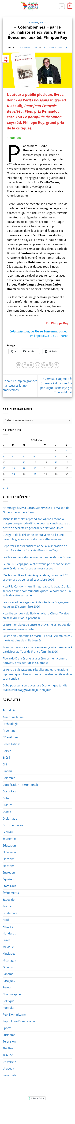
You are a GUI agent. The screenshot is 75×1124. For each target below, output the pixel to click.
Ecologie (8, 832)
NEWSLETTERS (38, 1108)
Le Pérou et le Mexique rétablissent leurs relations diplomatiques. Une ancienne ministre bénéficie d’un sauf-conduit (37, 674)
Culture (33, 22)
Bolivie (7, 751)
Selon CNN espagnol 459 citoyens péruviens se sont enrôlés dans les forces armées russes (36, 566)
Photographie (12, 994)
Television (9, 1041)
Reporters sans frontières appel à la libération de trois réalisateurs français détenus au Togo (35, 548)
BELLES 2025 (15, 1111)
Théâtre (8, 1048)
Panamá (8, 974)
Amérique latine (13, 717)
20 (34, 468)
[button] (62, 6)
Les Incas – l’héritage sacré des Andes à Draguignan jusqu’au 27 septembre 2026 (36, 604)
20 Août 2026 (38, 1114)
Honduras (9, 933)
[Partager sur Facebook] (25, 365)
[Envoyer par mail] (37, 365)
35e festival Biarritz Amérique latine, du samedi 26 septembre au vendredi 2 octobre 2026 (35, 577)
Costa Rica (9, 791)
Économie (9, 839)
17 (4, 468)
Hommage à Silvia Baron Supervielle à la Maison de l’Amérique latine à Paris (36, 510)
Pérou (7, 987)
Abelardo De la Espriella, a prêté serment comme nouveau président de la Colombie (35, 660)
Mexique (8, 947)
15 (56, 462)
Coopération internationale (21, 785)
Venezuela (9, 1075)
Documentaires (13, 825)
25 (13, 474)
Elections (8, 859)
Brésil (6, 757)
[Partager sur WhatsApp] (18, 365)
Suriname (9, 1035)
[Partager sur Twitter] (31, 365)
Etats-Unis (9, 886)
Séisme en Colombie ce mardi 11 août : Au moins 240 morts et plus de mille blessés (37, 638)
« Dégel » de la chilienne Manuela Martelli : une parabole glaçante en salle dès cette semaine (33, 537)
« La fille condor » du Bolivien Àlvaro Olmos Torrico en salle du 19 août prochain (36, 615)
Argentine (9, 731)
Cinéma (8, 771)
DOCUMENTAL (56, 1108)
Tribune (8, 1055)
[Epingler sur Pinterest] (44, 365)
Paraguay (9, 981)
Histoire (8, 927)
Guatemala (10, 913)
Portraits (8, 1008)
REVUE (25, 1108)
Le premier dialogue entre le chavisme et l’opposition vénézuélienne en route (37, 627)
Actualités (9, 710)
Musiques (9, 953)
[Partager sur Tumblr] (56, 365)
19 (24, 468)
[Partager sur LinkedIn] (50, 365)
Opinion (8, 967)
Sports (7, 1028)
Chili (5, 764)
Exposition (9, 900)
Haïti (6, 920)
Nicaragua (9, 960)
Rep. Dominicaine (14, 1014)
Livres (42, 22)
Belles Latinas (11, 744)
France (7, 906)
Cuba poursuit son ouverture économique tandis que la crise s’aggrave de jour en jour (35, 687)
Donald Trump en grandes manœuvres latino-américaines (20, 385)
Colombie (9, 778)
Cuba (6, 798)
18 (13, 468)
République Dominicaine (19, 1021)
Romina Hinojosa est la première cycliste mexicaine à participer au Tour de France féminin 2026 (37, 649)
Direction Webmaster (55, 47)
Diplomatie (10, 818)
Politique (8, 1001)
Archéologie (10, 724)
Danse (7, 812)
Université (9, 1062)
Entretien (9, 872)
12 (24, 462)
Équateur (9, 879)
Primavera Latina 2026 (37, 1111)
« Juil (6, 488)
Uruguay (8, 1068)
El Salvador (10, 852)
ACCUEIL (14, 1108)
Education (9, 845)
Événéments (11, 893)
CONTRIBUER (60, 1111)
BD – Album (10, 737)
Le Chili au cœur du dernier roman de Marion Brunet (37, 557)
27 (34, 474)
